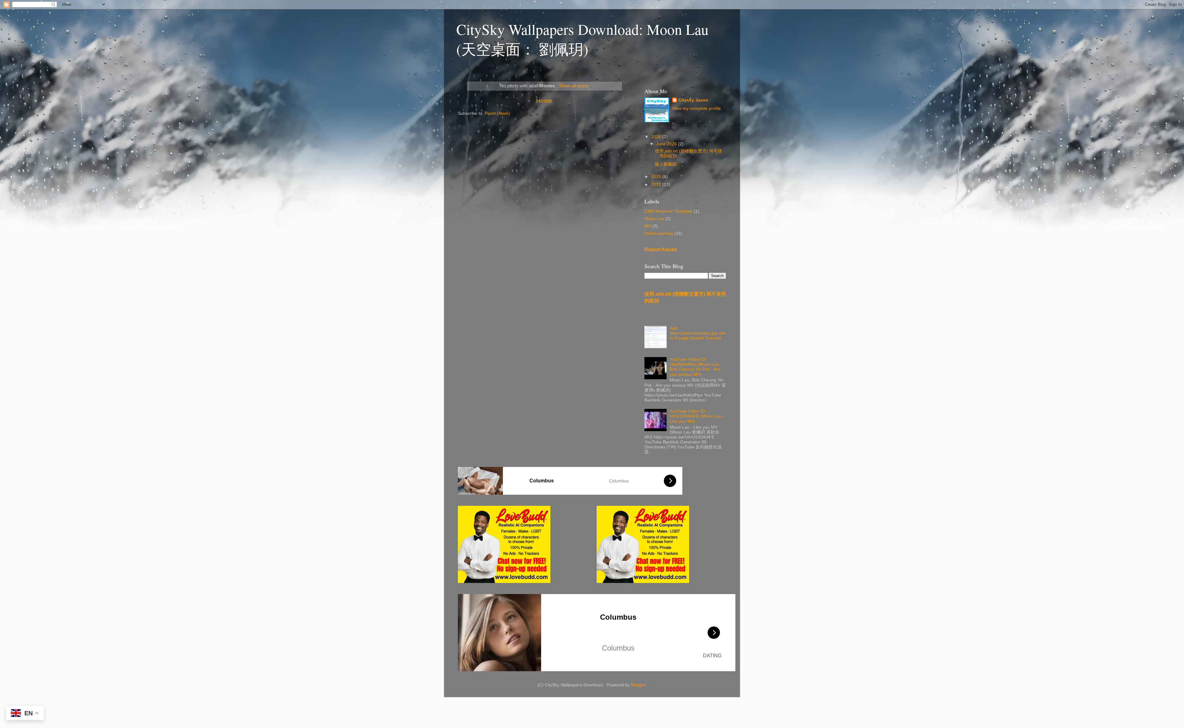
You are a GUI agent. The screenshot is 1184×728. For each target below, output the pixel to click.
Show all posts (573, 85)
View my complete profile (696, 108)
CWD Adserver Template (668, 211)
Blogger (638, 685)
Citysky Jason (693, 100)
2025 (656, 176)
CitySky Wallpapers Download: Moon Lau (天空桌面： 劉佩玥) (582, 39)
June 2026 (667, 144)
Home (544, 101)
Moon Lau (654, 218)
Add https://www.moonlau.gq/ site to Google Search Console (698, 333)
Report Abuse (660, 249)
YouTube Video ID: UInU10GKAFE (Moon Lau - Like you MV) (697, 416)
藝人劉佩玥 (665, 164)
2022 (656, 184)
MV (647, 226)
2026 (656, 137)
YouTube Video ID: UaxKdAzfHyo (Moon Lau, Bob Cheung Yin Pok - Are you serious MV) (695, 367)
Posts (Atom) (497, 113)
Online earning (658, 233)
